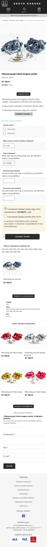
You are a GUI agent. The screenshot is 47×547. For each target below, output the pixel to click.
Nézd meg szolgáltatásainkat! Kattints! (24, 15)
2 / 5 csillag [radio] (12, 428)
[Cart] (39, 9)
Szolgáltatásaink (23, 490)
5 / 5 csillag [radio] (29, 428)
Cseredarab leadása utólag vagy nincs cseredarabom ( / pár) (22, 210)
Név (5, 447)
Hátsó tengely (20, 20)
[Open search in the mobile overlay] (24, 9)
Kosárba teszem (22, 236)
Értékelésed (9, 434)
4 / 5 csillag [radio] (23, 428)
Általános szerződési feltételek (23, 498)
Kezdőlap (5, 20)
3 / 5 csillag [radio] (18, 428)
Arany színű (11, 129)
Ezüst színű (11, 133)
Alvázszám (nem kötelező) (12, 188)
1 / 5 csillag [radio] (6, 428)
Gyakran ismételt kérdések (23, 486)
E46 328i (17, 252)
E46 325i (9, 252)
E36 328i (20, 249)
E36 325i (12, 249)
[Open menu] (8, 9)
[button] (39, 9)
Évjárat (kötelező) (9, 153)
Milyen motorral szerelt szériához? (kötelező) (18, 141)
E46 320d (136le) (31, 249)
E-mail (6, 456)
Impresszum (23, 506)
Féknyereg (12, 20)
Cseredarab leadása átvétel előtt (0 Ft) (24, 217)
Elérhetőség (23, 494)
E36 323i (5, 249)
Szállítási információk (23, 482)
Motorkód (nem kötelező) (11, 171)
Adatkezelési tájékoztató (23, 502)
